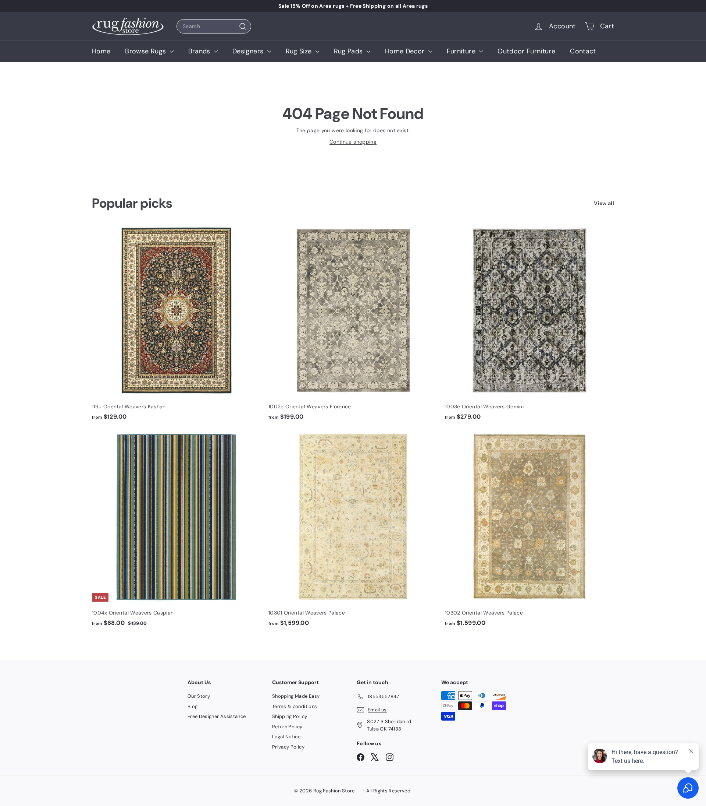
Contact (583, 51)
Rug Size (300, 51)
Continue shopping (353, 141)
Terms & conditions (294, 706)
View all (604, 203)
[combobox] (213, 26)
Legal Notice (286, 736)
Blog (192, 706)
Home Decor (406, 51)
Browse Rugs (146, 51)
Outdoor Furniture (526, 51)
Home (101, 51)
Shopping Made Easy (296, 696)
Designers (248, 51)
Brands (200, 51)
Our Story (199, 696)
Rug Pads (349, 51)
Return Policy (287, 727)
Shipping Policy (289, 716)
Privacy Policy (288, 747)
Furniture (462, 51)
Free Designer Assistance (217, 716)
